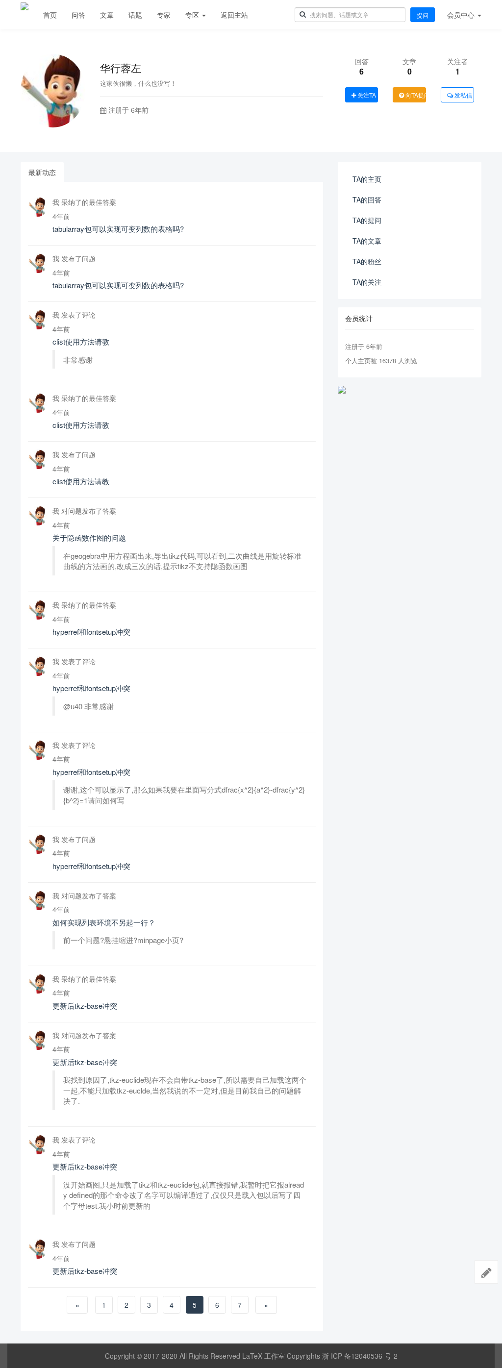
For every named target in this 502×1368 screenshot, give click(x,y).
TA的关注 (366, 282)
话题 (135, 15)
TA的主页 (366, 179)
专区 (193, 15)
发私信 (462, 95)
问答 (78, 15)
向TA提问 (415, 95)
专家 (164, 15)
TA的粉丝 (366, 261)
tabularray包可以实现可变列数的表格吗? (118, 229)
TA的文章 (366, 241)
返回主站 (234, 15)
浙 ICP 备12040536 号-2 (360, 1356)
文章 (107, 15)
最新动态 (42, 172)
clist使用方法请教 (80, 341)
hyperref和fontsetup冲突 (91, 631)
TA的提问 (366, 220)
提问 (422, 15)
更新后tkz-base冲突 (84, 1005)
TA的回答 (366, 199)
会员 (461, 15)
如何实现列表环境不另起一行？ (103, 922)
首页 (50, 15)
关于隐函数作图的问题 (89, 537)
